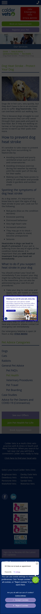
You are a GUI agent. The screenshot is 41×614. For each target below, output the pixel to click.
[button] (35, 579)
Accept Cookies (21, 600)
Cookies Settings (20, 595)
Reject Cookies (21, 605)
